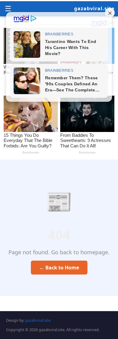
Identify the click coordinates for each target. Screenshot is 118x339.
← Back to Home (59, 267)
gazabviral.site (94, 8)
